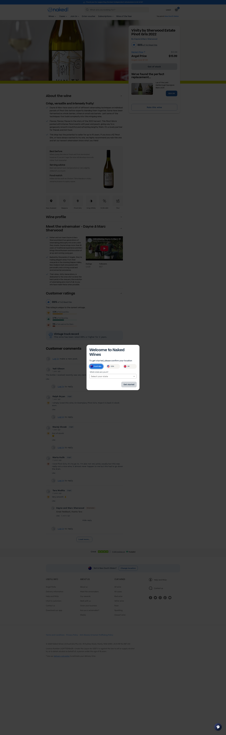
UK (128, 366)
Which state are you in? (99, 372)
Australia (97, 366)
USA (112, 366)
